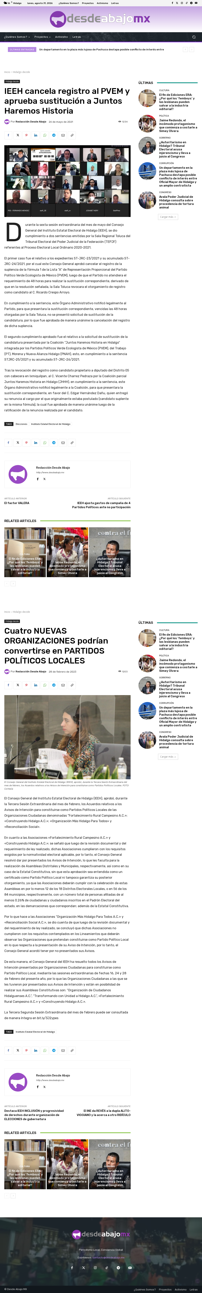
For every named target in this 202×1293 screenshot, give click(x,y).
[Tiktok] (186, 3)
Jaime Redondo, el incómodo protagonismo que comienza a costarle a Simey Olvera (67, 568)
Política (67, 558)
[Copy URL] (72, 135)
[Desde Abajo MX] (100, 19)
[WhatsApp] (45, 135)
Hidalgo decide (21, 72)
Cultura (25, 554)
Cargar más (166, 217)
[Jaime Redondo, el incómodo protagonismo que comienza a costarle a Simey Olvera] (67, 552)
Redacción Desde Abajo (31, 121)
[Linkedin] (35, 135)
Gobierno (109, 554)
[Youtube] (196, 3)
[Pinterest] (26, 135)
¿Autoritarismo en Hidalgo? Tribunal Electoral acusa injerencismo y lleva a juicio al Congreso (109, 566)
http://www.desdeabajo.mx (50, 472)
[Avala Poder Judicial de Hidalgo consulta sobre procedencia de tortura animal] (147, 200)
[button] (193, 36)
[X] (17, 135)
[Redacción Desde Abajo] (7, 121)
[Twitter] (177, 3)
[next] (191, 49)
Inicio (7, 72)
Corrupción (166, 163)
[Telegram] (191, 3)
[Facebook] (172, 3)
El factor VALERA (16, 503)
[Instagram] (182, 3)
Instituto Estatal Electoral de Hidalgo (50, 423)
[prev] (185, 49)
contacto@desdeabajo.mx (108, 1257)
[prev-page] (6, 583)
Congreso (165, 192)
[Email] (63, 135)
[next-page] (13, 583)
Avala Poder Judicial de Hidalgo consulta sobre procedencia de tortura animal (176, 202)
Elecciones (21, 423)
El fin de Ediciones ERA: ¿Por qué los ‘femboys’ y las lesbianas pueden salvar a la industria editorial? (25, 566)
